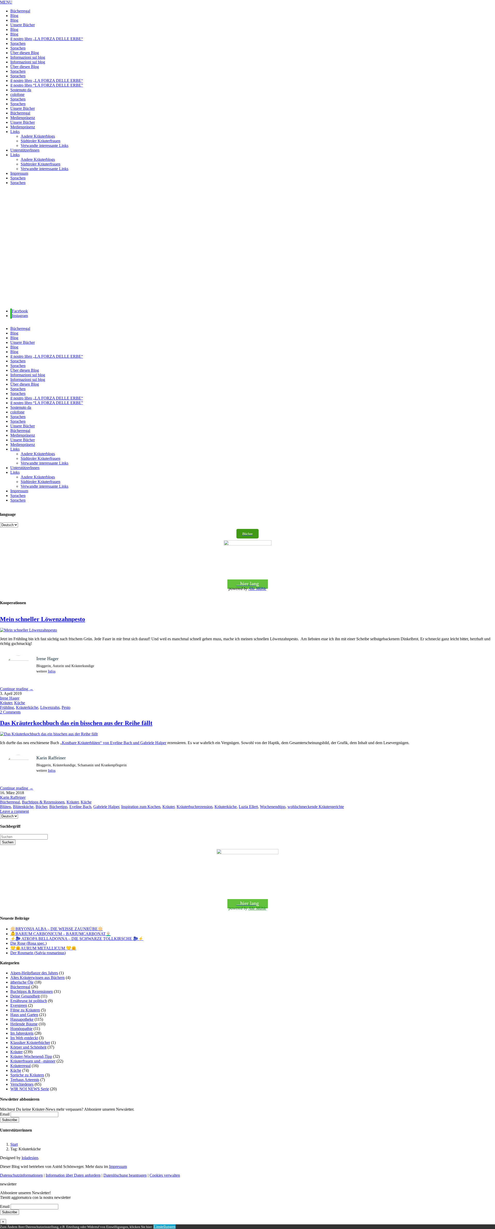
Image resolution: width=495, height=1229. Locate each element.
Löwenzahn (50, 707)
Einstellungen (164, 1226)
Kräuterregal (20, 1066)
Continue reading (16, 689)
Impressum (118, 1166)
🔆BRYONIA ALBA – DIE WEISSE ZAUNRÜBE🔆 (56, 929)
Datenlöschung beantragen (125, 1175)
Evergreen (18, 1005)
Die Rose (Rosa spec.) (28, 943)
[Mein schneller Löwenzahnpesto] (28, 630)
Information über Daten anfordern (73, 1175)
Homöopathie (21, 1028)
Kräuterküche (27, 707)
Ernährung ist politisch (28, 1001)
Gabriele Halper (106, 806)
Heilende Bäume (24, 1024)
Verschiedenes (22, 1084)
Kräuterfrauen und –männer (32, 1061)
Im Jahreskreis (22, 1033)
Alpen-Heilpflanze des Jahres (34, 973)
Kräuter (6, 703)
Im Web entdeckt (24, 1038)
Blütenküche (23, 806)
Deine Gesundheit (25, 996)
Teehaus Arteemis (24, 1079)
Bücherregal (10, 802)
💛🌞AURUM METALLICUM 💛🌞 (43, 948)
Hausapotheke (22, 1019)
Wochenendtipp (272, 806)
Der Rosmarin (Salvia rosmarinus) (38, 953)
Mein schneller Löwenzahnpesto (42, 619)
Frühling (7, 707)
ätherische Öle (22, 982)
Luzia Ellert (248, 806)
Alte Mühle (257, 588)
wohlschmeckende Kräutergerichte (315, 806)
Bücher (41, 806)
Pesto (66, 707)
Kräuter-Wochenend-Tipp (31, 1056)
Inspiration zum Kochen (140, 806)
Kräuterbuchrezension (194, 806)
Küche (19, 703)
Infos (51, 671)
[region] (247, 247)
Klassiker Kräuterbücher (30, 1042)
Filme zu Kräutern (25, 1010)
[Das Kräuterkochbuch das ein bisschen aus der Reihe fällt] (49, 734)
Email (5, 1114)
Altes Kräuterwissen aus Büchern (37, 977)
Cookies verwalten (165, 1175)
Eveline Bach (80, 806)
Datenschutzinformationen (21, 1175)
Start (14, 1144)
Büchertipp (58, 806)
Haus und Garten (24, 1014)
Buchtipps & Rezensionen (43, 802)
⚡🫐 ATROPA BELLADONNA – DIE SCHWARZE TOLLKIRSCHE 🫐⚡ (76, 938)
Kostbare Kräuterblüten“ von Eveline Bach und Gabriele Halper (114, 743)
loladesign (30, 1158)
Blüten (5, 806)
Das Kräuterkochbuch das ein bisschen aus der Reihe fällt (76, 723)
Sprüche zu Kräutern (27, 1075)
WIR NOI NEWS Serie (29, 1089)
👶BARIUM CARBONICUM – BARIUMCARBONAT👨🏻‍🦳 (60, 934)
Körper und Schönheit (28, 1047)
